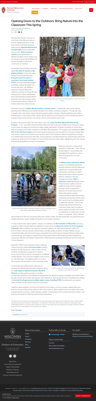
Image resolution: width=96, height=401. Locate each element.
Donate (34, 12)
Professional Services (65, 8)
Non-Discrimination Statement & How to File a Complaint (41, 390)
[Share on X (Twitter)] (17, 32)
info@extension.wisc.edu (39, 388)
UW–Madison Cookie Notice (11, 397)
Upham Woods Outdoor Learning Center (41, 108)
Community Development (12, 364)
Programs (45, 8)
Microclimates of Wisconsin (65, 224)
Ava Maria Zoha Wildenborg (23, 28)
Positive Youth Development (12, 375)
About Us (78, 8)
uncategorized (23, 314)
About (27, 336)
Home (27, 334)
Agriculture (12, 361)
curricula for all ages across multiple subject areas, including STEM (37, 280)
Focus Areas (35, 8)
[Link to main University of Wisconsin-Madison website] (12, 338)
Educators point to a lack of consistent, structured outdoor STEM (22, 80)
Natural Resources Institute (15, 9)
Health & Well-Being (12, 367)
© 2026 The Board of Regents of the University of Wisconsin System (69, 388)
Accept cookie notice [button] (83, 396)
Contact (51, 343)
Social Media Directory (56, 348)
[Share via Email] (19, 32)
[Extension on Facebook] (10, 357)
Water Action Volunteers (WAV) (73, 162)
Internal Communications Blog (82, 336)
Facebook (54, 334)
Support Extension (90, 1)
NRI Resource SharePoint (80, 334)
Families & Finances (12, 370)
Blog (26, 345)
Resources (54, 8)
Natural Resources (13, 372)
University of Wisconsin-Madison (9, 2)
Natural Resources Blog (56, 346)
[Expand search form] (91, 10)
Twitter (62, 334)
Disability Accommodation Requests (71, 390)
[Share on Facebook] (15, 32)
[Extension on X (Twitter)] (14, 357)
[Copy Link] (21, 32)
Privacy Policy (17, 390)
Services (28, 342)
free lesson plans (35, 247)
